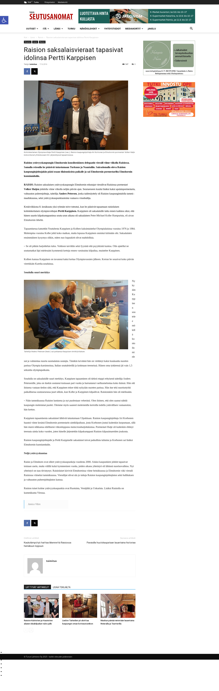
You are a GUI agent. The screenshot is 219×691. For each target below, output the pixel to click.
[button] (4, 20)
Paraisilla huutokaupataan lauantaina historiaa (111, 542)
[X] (34, 71)
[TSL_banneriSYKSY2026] (169, 115)
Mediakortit (62, 2)
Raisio (40, 37)
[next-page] (31, 630)
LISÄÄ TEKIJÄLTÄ (61, 587)
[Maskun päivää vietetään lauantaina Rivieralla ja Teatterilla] (118, 606)
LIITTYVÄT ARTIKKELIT (37, 587)
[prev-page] (26, 630)
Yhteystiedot (49, 2)
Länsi (57, 28)
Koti (25, 37)
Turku (71, 28)
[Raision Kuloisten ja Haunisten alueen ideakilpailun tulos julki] (41, 606)
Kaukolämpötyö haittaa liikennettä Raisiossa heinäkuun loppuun (47, 544)
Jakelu (152, 28)
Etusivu (27, 42)
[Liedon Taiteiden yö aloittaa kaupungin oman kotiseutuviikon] (79, 606)
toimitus (33, 64)
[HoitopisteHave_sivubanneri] (169, 74)
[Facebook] (27, 71)
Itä (44, 28)
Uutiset (31, 28)
